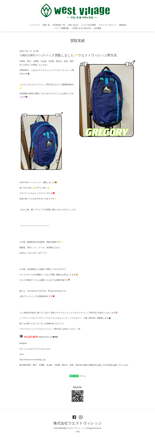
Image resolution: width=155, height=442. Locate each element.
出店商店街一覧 (58, 25)
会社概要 (97, 28)
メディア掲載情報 (61, 28)
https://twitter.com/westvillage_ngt (32, 360)
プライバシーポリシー (107, 25)
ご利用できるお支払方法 (81, 28)
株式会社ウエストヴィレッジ (77, 423)
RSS (78, 432)
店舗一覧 (46, 25)
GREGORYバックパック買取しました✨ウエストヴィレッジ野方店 (68, 55)
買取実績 (77, 41)
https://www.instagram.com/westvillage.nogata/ (34, 349)
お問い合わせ (73, 25)
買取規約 (122, 25)
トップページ (34, 25)
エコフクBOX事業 (88, 25)
